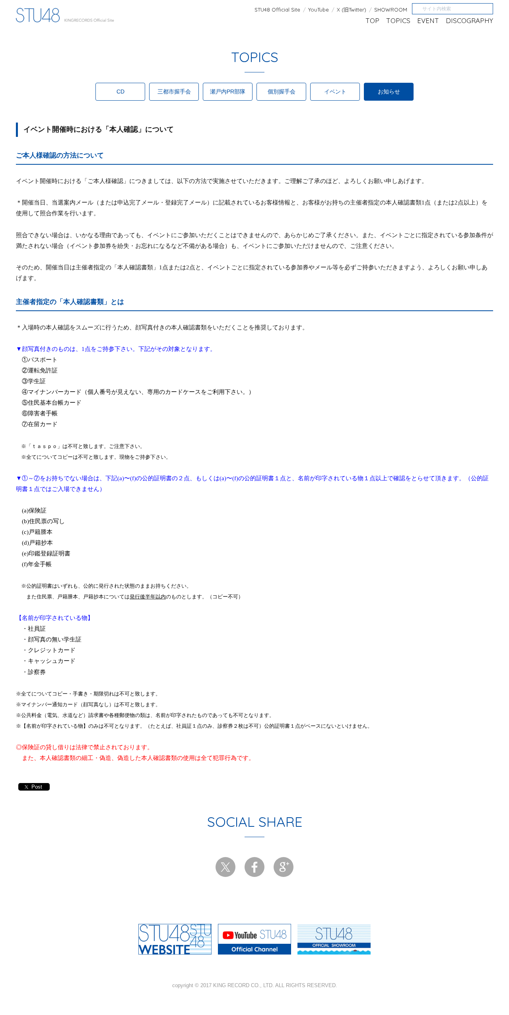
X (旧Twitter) (351, 9)
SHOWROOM (390, 9)
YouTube (318, 9)
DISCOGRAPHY (469, 20)
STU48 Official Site (277, 9)
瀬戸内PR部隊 (227, 91)
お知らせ (389, 91)
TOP (372, 20)
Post (36, 787)
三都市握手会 (174, 91)
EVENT (428, 20)
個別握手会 (281, 91)
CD (120, 91)
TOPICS (398, 20)
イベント (335, 91)
